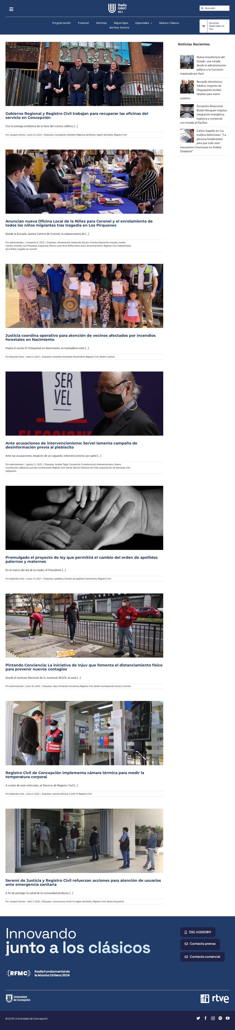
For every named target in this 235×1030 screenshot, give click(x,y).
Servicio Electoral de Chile (85, 467)
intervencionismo (105, 464)
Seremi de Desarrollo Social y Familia (112, 686)
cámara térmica (60, 794)
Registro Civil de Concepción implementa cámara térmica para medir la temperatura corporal (75, 775)
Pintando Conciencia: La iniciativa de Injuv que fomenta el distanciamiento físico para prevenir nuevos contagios (84, 667)
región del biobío (105, 135)
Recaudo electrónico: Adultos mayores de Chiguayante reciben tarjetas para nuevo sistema (201, 90)
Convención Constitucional (82, 464)
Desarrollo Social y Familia (84, 242)
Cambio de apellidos (74, 578)
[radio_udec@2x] (117, 5)
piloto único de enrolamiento (88, 246)
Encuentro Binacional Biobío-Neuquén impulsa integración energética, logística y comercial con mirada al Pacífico (203, 114)
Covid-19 (73, 794)
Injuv (55, 686)
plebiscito (24, 467)
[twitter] (198, 1018)
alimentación (63, 242)
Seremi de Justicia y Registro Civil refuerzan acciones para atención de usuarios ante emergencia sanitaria (83, 882)
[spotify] (220, 1018)
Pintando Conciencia (69, 686)
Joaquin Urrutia (17, 135)
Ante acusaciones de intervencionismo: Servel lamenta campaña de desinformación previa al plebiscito (71, 445)
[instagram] (213, 1018)
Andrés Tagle (61, 464)
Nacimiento (79, 357)
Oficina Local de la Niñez (61, 246)
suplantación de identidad (112, 467)
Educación (104, 242)
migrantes (43, 246)
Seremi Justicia (107, 357)
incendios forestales (62, 357)
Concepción (60, 135)
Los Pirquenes (30, 246)
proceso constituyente (40, 467)
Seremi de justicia (115, 901)
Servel (69, 467)
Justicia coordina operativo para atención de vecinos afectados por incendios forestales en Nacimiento (81, 337)
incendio (18, 246)
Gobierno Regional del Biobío (81, 135)
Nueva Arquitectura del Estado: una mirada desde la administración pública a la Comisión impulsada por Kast (203, 65)
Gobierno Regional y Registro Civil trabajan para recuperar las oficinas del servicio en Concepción (77, 115)
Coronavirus (59, 901)
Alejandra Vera (17, 578)
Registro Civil (120, 135)
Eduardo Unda (17, 357)
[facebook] (205, 1018)
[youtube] (227, 1018)
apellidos (58, 578)
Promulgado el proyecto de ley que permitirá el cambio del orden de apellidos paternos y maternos (82, 559)
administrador (17, 242)
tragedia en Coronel (27, 249)
